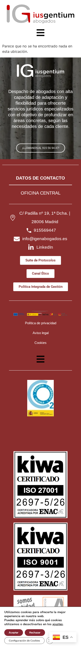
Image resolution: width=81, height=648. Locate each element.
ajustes (57, 624)
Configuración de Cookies (24, 640)
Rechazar (34, 632)
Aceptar (13, 632)
